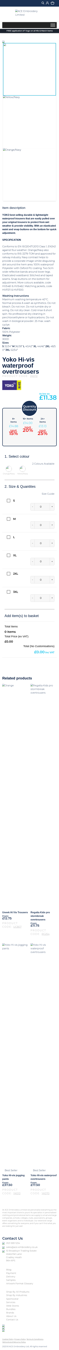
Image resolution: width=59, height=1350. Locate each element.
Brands (10, 1313)
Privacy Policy (20, 1339)
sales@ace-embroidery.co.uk (22, 1247)
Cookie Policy (8, 1339)
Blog (8, 1270)
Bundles (10, 1309)
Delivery (10, 1277)
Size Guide (48, 494)
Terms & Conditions (34, 1339)
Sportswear (12, 1299)
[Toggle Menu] (52, 25)
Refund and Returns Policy (14, 1342)
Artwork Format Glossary (19, 1284)
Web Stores (12, 1306)
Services (10, 1302)
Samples (11, 1280)
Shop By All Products (17, 1292)
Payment (11, 1273)
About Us (11, 1316)
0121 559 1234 (13, 1243)
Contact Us (12, 1320)
